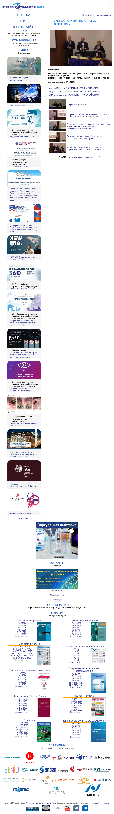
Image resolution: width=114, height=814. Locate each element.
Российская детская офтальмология (30, 670)
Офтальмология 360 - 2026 (22, 289)
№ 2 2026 (22, 623)
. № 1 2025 (22, 710)
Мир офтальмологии (30, 644)
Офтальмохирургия (30, 620)
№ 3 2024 (76, 735)
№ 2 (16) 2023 (22, 734)
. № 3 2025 (22, 706)
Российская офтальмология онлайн (84, 646)
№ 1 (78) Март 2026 (22, 649)
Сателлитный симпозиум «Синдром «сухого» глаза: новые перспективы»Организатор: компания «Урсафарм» (74, 91)
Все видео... (24, 518)
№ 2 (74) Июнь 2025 (22, 658)
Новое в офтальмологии (84, 620)
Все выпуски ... (22, 636)
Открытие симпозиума (77, 104)
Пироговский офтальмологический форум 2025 (23, 486)
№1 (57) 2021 (76, 710)
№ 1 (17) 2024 (22, 732)
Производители (57, 595)
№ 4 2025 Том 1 (76, 685)
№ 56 (76, 653)
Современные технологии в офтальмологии (84, 669)
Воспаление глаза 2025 (20, 513)
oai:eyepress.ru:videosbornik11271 (86, 157)
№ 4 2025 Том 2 (76, 683)
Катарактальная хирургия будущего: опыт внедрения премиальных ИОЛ (22, 454)
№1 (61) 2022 (76, 708)
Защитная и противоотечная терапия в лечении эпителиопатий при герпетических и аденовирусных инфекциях (88, 126)
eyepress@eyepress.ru (99, 803)
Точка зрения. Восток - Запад (30, 696)
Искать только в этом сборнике (97, 15)
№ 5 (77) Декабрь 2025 (22, 651)
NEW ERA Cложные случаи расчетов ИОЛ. (22, 258)
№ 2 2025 (22, 634)
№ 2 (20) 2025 (22, 725)
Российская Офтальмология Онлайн (41, 803)
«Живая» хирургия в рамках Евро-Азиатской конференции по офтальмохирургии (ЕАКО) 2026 (23, 228)
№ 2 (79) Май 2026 (22, 647)
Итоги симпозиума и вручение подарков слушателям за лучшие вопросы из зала (85, 148)
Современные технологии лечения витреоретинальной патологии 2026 (22, 322)
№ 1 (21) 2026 (22, 723)
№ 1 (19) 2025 (22, 727)
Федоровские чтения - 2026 (22, 137)
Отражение (30, 720)
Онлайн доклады (17, 105)
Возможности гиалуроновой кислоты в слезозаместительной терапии (84, 137)
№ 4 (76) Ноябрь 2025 (22, 653)
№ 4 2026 (76, 674)
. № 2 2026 (22, 699)
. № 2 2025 (22, 708)
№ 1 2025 (76, 634)
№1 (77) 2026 (76, 699)
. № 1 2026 (22, 701)
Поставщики (57, 600)
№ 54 (76, 658)
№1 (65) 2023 (76, 705)
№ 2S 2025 (22, 632)
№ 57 (76, 651)
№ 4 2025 (22, 627)
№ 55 (76, 656)
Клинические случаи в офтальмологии (20, 79)
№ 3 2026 (76, 676)
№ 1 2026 (22, 625)
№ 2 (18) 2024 (22, 730)
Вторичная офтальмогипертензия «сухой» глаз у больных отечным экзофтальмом (88, 115)
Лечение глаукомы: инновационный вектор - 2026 (23, 389)
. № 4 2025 (22, 703)
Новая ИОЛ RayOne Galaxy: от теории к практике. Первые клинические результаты (23, 354)
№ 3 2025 (22, 630)
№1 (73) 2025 (76, 701)
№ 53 (76, 660)
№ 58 (76, 649)
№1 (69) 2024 (76, 703)
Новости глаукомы (84, 695)
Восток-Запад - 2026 (19, 166)
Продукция (57, 591)
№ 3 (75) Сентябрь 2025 (22, 656)
